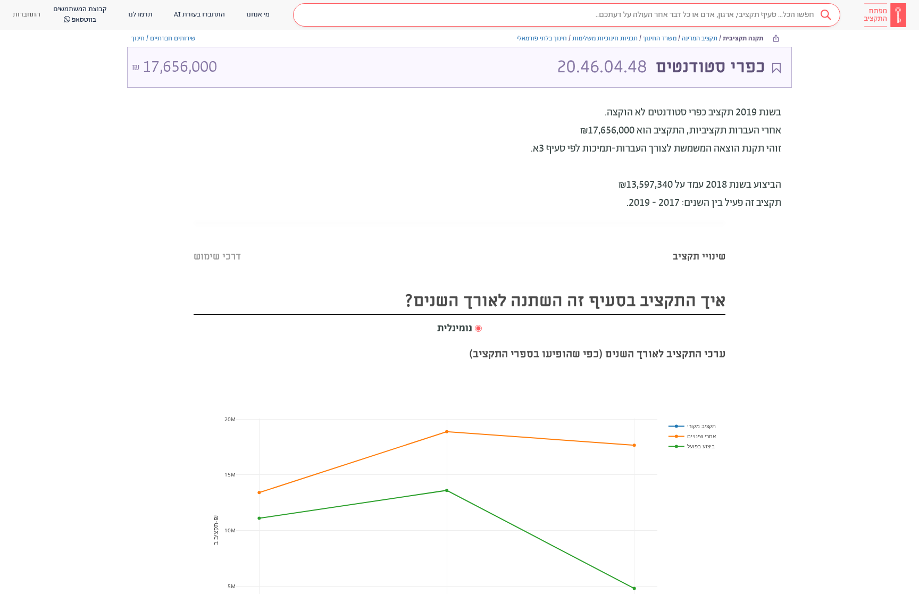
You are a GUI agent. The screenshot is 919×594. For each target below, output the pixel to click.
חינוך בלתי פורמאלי (542, 38)
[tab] (699, 243)
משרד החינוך (659, 38)
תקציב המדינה (699, 38)
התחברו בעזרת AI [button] (199, 15)
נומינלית (454, 329)
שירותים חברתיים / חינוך (163, 38)
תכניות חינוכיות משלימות (605, 38)
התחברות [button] (26, 15)
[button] (566, 15)
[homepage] (885, 15)
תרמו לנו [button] (140, 15)
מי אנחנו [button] (258, 15)
